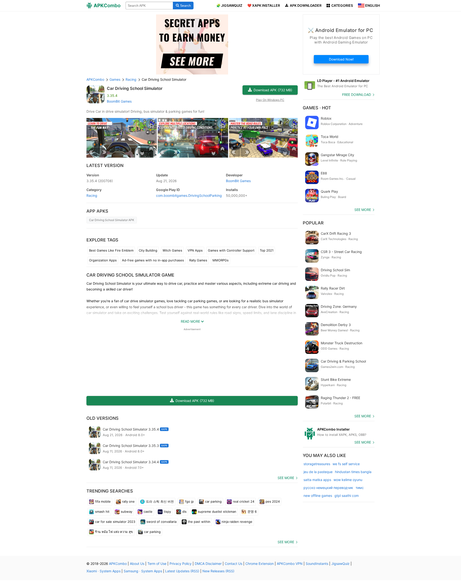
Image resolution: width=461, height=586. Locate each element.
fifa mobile (103, 501)
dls (184, 511)
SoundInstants (317, 563)
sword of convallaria (161, 522)
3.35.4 (99, 181)
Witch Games (172, 250)
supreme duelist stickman (217, 511)
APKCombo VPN (290, 563)
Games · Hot (317, 107)
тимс (360, 488)
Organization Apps (103, 260)
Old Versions (102, 418)
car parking (213, 501)
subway (126, 511)
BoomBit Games (119, 101)
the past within (199, 522)
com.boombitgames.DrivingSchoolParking (189, 195)
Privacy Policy (181, 563)
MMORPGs (220, 260)
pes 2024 (273, 501)
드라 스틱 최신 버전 (160, 501)
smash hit (102, 511)
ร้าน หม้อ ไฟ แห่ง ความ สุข (114, 532)
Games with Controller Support (231, 250)
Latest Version (104, 165)
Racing (91, 195)
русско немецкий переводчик (328, 488)
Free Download (356, 95)
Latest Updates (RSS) (182, 571)
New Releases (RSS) (218, 571)
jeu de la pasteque (318, 472)
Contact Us (233, 563)
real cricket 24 (243, 501)
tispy (167, 511)
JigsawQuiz (340, 563)
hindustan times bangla (353, 472)
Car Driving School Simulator (135, 88)
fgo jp (189, 501)
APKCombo (95, 79)
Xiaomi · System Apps (103, 571)
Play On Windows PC (270, 100)
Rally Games (198, 260)
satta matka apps (317, 480)
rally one (128, 501)
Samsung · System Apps (143, 571)
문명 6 (252, 511)
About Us (137, 563)
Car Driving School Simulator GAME (130, 275)
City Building (148, 250)
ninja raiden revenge (237, 522)
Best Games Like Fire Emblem (111, 250)
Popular (313, 222)
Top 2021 (266, 250)
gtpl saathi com (346, 495)
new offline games (317, 495)
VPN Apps (195, 250)
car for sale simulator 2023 (115, 522)
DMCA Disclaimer (208, 563)
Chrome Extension (259, 563)
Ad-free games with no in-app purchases (153, 260)
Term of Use (156, 563)
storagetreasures (316, 464)
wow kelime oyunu (348, 480)
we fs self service (346, 464)
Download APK (273, 90)
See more (286, 478)
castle (148, 511)
